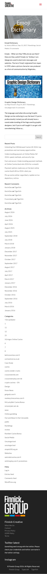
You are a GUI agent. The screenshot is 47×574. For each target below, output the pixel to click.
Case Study (9, 363)
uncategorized (10, 445)
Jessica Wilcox (12, 45)
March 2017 (9, 279)
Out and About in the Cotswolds (16, 418)
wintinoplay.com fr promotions (16, 461)
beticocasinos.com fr (12, 355)
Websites (8, 453)
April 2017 (9, 275)
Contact (8, 528)
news (7, 410)
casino (7, 367)
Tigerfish (17, 187)
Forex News (9, 390)
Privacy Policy (10, 531)
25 (6, 335)
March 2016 (9, 306)
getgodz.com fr (10, 394)
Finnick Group (14, 569)
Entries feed (9, 474)
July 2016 (8, 303)
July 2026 (8, 216)
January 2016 (10, 310)
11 (6, 327)
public (7, 422)
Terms (7, 536)
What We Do (9, 525)
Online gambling (11, 414)
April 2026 (9, 224)
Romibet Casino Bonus (13, 434)
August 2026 (9, 212)
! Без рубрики (10, 320)
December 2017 (11, 251)
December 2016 (11, 287)
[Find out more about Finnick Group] (16, 506)
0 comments (14, 48)
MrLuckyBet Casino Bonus (15, 402)
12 (6, 331)
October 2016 (10, 295)
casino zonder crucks (12, 371)
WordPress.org (10, 482)
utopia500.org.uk (11, 449)
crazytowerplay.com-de (13, 379)
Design (7, 386)
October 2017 (10, 259)
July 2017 (8, 271)
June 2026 (9, 220)
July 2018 (8, 240)
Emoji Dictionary (11, 43)
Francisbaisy (9, 199)
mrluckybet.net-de (11, 406)
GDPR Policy (9, 533)
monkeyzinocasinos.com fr (14, 398)
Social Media (9, 437)
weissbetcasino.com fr (13, 457)
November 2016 (11, 291)
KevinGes (8, 187)
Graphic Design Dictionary (15, 102)
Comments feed (10, 478)
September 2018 (11, 236)
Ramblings (32, 45)
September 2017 (11, 263)
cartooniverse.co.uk (12, 359)
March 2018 (9, 244)
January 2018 (10, 248)
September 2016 (11, 299)
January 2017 (10, 283)
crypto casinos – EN (12, 382)
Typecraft (25, 569)
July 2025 (8, 232)
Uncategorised (10, 108)
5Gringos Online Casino (13, 339)
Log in (7, 470)
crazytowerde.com (11, 375)
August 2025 (9, 228)
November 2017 (11, 255)
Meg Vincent (11, 104)
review (7, 430)
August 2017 (9, 267)
